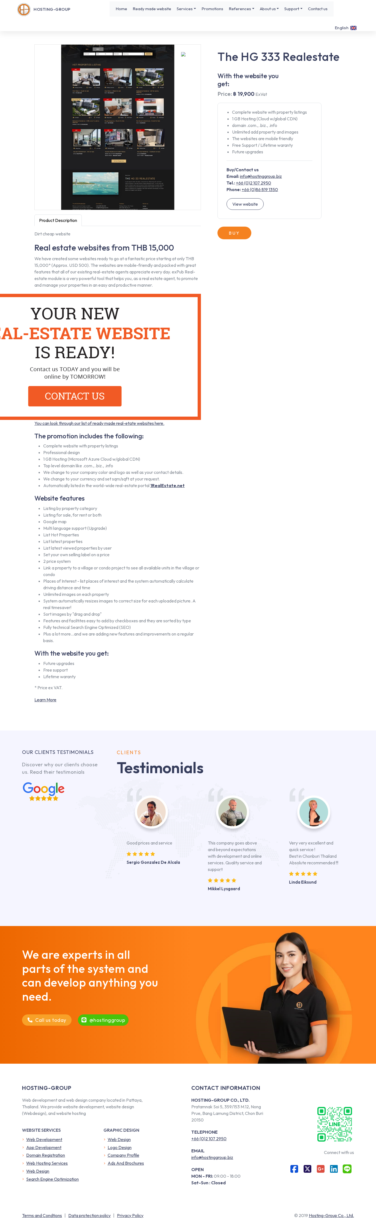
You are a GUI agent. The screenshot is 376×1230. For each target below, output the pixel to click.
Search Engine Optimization (52, 1179)
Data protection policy (89, 1215)
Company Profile (123, 1155)
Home (121, 8)
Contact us (318, 8)
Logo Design (120, 1147)
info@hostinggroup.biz (261, 176)
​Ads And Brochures (126, 1163)
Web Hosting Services (47, 1163)
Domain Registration (45, 1155)
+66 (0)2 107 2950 (253, 183)
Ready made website (152, 8)
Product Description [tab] (58, 220)
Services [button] (185, 8)
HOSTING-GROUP (52, 9)
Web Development (44, 1139)
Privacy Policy (130, 1215)
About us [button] (268, 8)
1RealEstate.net (167, 485)
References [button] (240, 8)
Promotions (212, 8)
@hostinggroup (107, 1020)
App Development (43, 1147)
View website (245, 204)
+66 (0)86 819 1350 (260, 189)
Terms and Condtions (42, 1215)
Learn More (45, 699)
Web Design (37, 1171)
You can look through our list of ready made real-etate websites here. (99, 423)
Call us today (50, 1020)
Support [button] (291, 8)
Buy (234, 233)
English (342, 27)
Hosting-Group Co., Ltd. (331, 1215)
